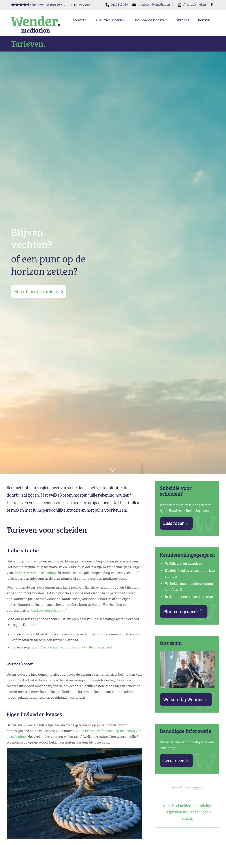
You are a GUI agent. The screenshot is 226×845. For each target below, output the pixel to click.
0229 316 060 (119, 4)
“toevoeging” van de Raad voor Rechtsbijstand (76, 647)
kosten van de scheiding (37, 572)
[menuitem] (119, 4)
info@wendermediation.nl (155, 4)
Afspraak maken (194, 4)
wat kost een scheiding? (48, 610)
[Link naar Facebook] (211, 4)
